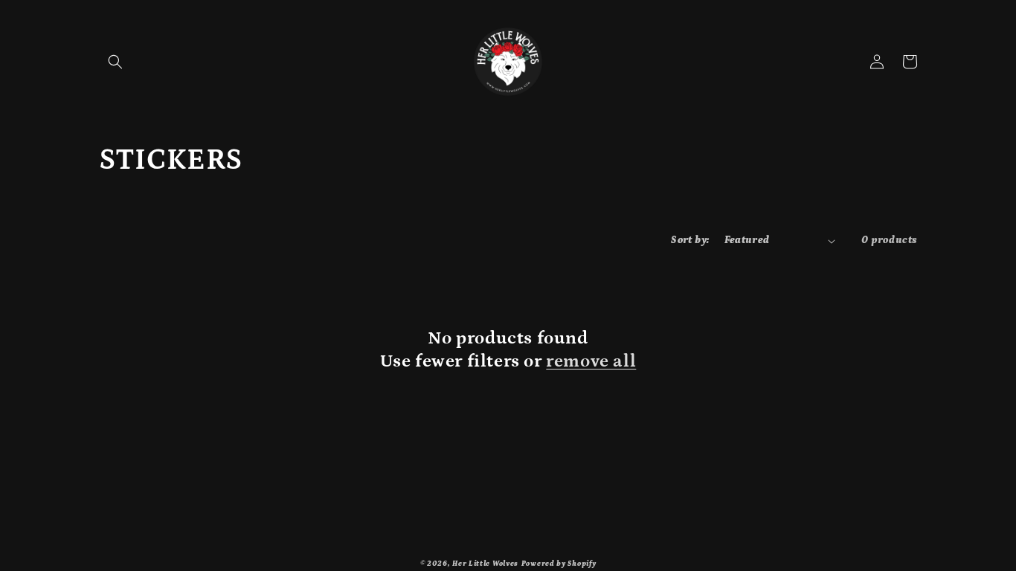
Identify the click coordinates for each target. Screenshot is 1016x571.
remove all (591, 361)
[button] (115, 61)
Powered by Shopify (559, 563)
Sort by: (690, 240)
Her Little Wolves (485, 563)
